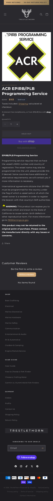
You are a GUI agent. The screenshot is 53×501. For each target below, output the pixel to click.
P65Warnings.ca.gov (18, 220)
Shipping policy (42, 491)
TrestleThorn (15, 487)
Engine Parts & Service (15, 351)
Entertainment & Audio (15, 334)
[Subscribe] (42, 448)
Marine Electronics (13, 312)
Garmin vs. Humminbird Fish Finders (22, 383)
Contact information (28, 495)
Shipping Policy (12, 415)
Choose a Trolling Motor (16, 377)
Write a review (26, 274)
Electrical (9, 306)
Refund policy (43, 487)
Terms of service (27, 491)
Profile (8, 403)
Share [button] (7, 243)
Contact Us (10, 409)
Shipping (23, 103)
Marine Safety (11, 323)
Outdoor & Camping (14, 345)
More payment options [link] (26, 147)
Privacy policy (12, 491)
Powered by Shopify (28, 487)
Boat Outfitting (12, 300)
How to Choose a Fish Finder (18, 372)
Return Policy (11, 420)
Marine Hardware (13, 317)
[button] (5, 14)
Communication (12, 328)
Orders (8, 398)
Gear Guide (10, 366)
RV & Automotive (12, 340)
